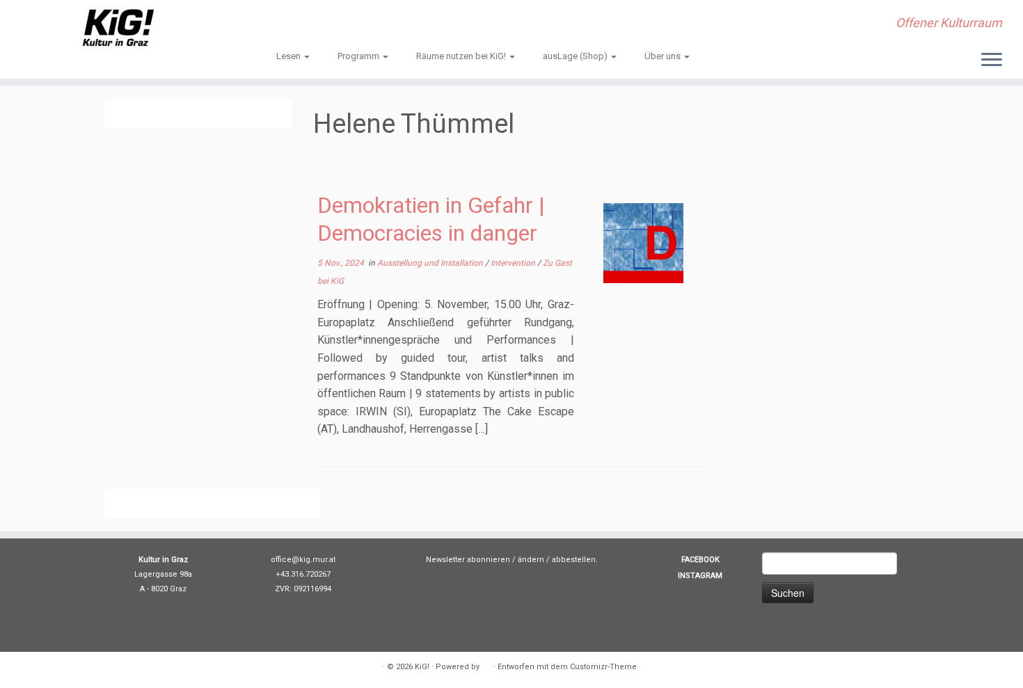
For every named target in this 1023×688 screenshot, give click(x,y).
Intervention (514, 263)
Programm (359, 56)
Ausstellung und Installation (431, 263)
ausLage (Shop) (576, 56)
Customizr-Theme (603, 666)
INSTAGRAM (700, 575)
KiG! (422, 666)
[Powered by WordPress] (486, 664)
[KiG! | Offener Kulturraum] (118, 28)
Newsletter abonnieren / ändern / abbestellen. (512, 559)
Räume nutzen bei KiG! (462, 56)
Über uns (663, 56)
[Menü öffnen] (991, 60)
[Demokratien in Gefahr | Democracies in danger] (643, 243)
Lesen (289, 56)
